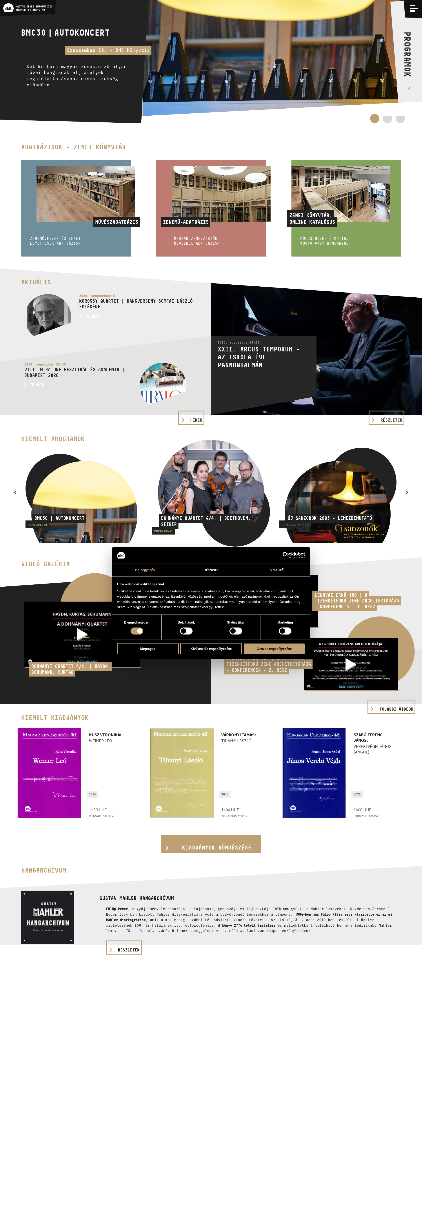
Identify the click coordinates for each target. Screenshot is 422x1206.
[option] (211, 61)
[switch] (186, 630)
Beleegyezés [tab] (145, 569)
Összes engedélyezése (274, 648)
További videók (396, 709)
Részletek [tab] (211, 569)
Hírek (196, 420)
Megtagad (147, 648)
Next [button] (407, 492)
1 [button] (374, 118)
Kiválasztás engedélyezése (211, 648)
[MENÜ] (414, 8)
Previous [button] (15, 492)
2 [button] (387, 120)
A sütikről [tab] (276, 569)
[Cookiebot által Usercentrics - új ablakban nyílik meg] (286, 555)
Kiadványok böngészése (216, 847)
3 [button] (400, 120)
